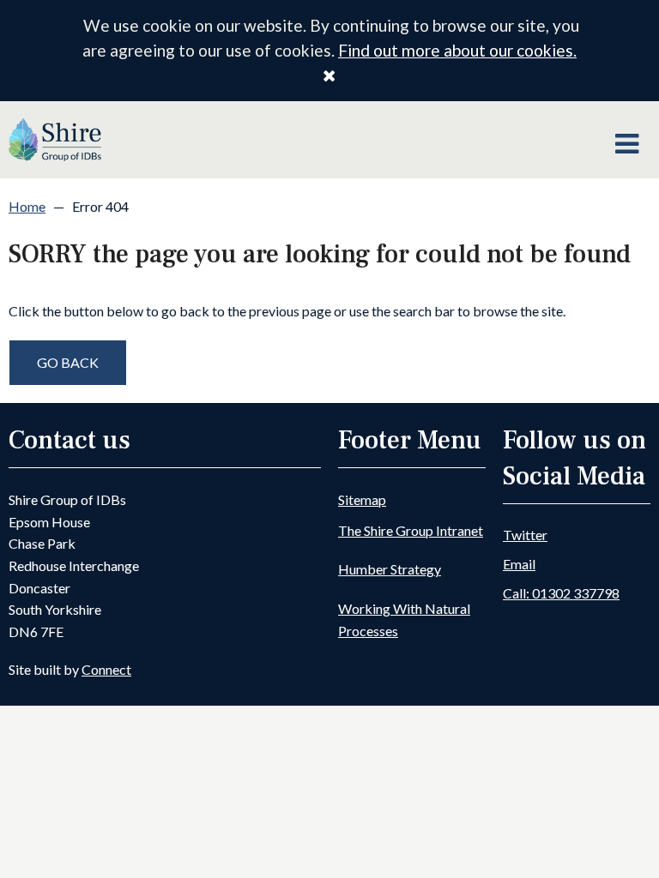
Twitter (525, 534)
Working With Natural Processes (404, 619)
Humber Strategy (389, 569)
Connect (106, 669)
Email (519, 564)
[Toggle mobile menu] (626, 144)
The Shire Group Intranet (410, 530)
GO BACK (68, 362)
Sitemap (362, 499)
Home (27, 206)
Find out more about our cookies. (457, 50)
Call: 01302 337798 (561, 593)
